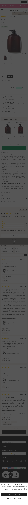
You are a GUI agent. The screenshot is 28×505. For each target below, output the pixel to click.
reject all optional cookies (14, 498)
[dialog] (14, 494)
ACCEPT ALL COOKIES (14, 494)
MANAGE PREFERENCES (13, 502)
